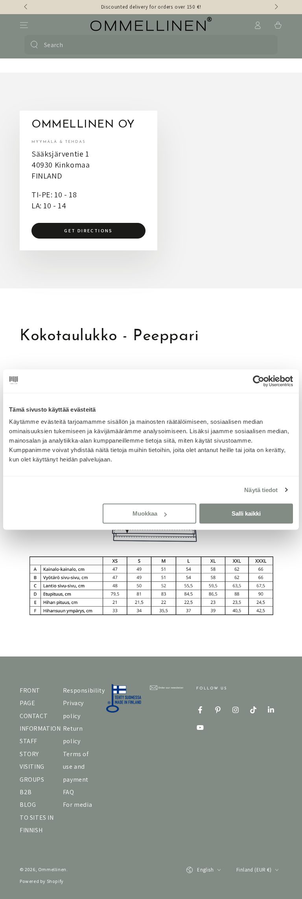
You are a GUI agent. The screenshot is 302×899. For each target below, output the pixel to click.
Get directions (88, 230)
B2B (26, 792)
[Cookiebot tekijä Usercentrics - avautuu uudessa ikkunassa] (258, 381)
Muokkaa (145, 513)
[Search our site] (34, 45)
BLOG (28, 805)
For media (77, 805)
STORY (29, 754)
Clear (266, 44)
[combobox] (149, 45)
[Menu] (24, 25)
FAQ (68, 792)
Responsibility (84, 690)
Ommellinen (52, 869)
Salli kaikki (246, 513)
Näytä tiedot (261, 490)
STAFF (28, 741)
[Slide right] (275, 7)
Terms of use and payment (76, 767)
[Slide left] (26, 7)
